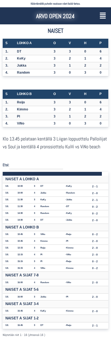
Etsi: (6, 164)
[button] (102, 16)
